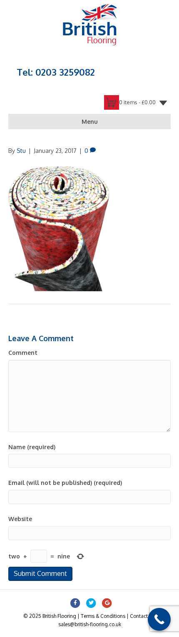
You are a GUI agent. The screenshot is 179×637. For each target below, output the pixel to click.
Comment (22, 352)
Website (20, 518)
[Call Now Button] (159, 619)
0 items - (137, 102)
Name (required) (31, 446)
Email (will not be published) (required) (65, 482)
